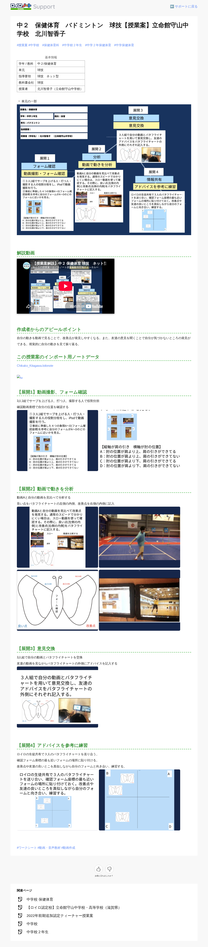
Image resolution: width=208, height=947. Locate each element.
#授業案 (22, 45)
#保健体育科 (50, 45)
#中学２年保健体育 (98, 45)
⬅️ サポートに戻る (184, 6)
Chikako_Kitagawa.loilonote (35, 365)
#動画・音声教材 (49, 847)
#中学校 (33, 45)
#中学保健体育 (124, 45)
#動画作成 (68, 847)
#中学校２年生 (72, 45)
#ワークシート (27, 847)
